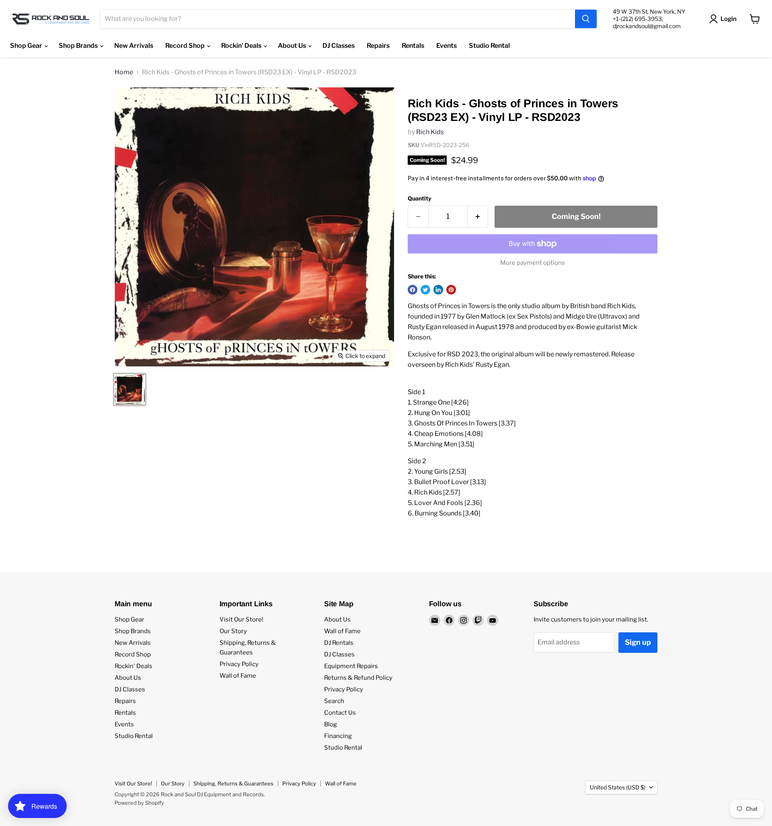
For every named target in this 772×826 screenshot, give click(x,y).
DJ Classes (338, 45)
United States (617, 787)
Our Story (233, 631)
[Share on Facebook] (412, 289)
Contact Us (340, 712)
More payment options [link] (532, 263)
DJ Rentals (338, 642)
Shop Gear (26, 45)
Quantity (419, 198)
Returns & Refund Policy (358, 677)
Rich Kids (430, 132)
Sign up (638, 642)
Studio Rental (489, 45)
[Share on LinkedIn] (438, 289)
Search (334, 701)
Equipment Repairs (351, 666)
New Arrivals (133, 45)
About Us (292, 45)
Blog (330, 724)
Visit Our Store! (241, 619)
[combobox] (338, 19)
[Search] (586, 19)
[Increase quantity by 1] (478, 217)
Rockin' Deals (242, 45)
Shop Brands (79, 45)
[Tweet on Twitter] (425, 289)
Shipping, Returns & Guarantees (233, 783)
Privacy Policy (239, 664)
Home (124, 72)
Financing (338, 736)
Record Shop (185, 45)
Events (446, 45)
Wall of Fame (238, 675)
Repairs (378, 45)
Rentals (413, 45)
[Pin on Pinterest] (451, 289)
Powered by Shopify (139, 802)
